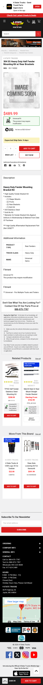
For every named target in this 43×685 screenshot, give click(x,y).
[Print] (15, 165)
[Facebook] (5, 165)
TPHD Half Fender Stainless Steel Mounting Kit (12, 391)
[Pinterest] (24, 165)
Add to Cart (11, 415)
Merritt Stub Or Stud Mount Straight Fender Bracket (31, 391)
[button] (33, 22)
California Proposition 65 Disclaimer (14, 162)
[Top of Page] (36, 671)
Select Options (31, 419)
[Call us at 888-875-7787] (29, 21)
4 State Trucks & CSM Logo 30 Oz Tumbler (11, 466)
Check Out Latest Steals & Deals (21, 15)
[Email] (10, 165)
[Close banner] (3, 6)
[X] (19, 165)
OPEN (37, 7)
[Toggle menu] (4, 23)
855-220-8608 (17, 565)
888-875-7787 (21, 309)
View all (38, 359)
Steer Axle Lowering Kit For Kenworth (31, 466)
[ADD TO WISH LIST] (10, 155)
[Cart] (39, 21)
